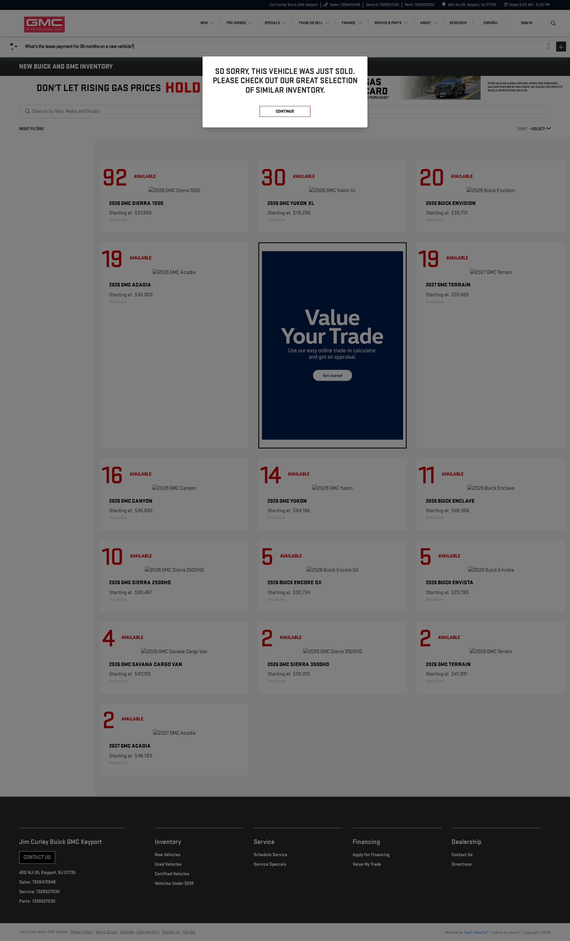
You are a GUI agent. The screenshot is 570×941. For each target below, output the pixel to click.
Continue (285, 111)
